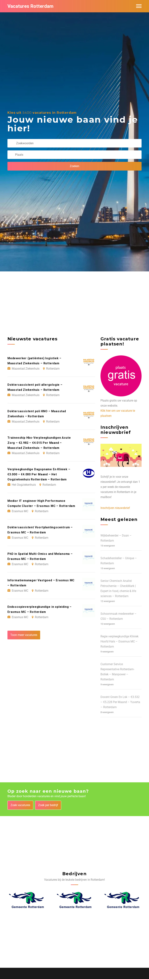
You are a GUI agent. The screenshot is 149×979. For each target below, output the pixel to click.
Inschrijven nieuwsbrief (115, 508)
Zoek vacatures (20, 805)
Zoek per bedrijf (48, 805)
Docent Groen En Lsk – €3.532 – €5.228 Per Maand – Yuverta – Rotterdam (120, 702)
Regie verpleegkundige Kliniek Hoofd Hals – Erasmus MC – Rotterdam (119, 641)
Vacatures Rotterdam (30, 6)
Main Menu (139, 6)
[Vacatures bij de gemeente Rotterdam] (26, 900)
